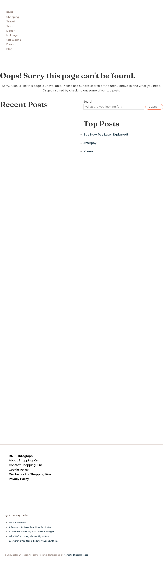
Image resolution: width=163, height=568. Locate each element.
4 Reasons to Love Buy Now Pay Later (30, 527)
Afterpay (89, 143)
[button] (1, 56)
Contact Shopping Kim (25, 465)
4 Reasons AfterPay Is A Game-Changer (31, 531)
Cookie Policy (18, 469)
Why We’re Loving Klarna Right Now (29, 536)
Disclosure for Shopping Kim (30, 474)
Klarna (88, 151)
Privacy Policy (19, 479)
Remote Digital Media (76, 555)
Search (88, 101)
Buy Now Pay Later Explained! (105, 134)
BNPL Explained (17, 522)
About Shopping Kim (24, 460)
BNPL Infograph (21, 456)
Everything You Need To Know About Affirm (33, 541)
